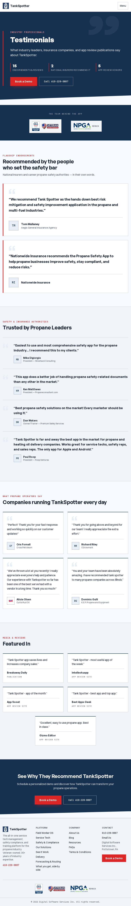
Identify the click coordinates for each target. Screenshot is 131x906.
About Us (74, 832)
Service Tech (43, 837)
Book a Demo (23, 81)
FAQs (72, 847)
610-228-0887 (110, 832)
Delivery (40, 856)
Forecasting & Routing (48, 861)
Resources (75, 842)
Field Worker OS (44, 832)
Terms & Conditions (80, 852)
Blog (71, 837)
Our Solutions (43, 847)
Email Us (106, 837)
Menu (123, 5)
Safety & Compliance (47, 842)
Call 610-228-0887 (56, 81)
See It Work (42, 852)
